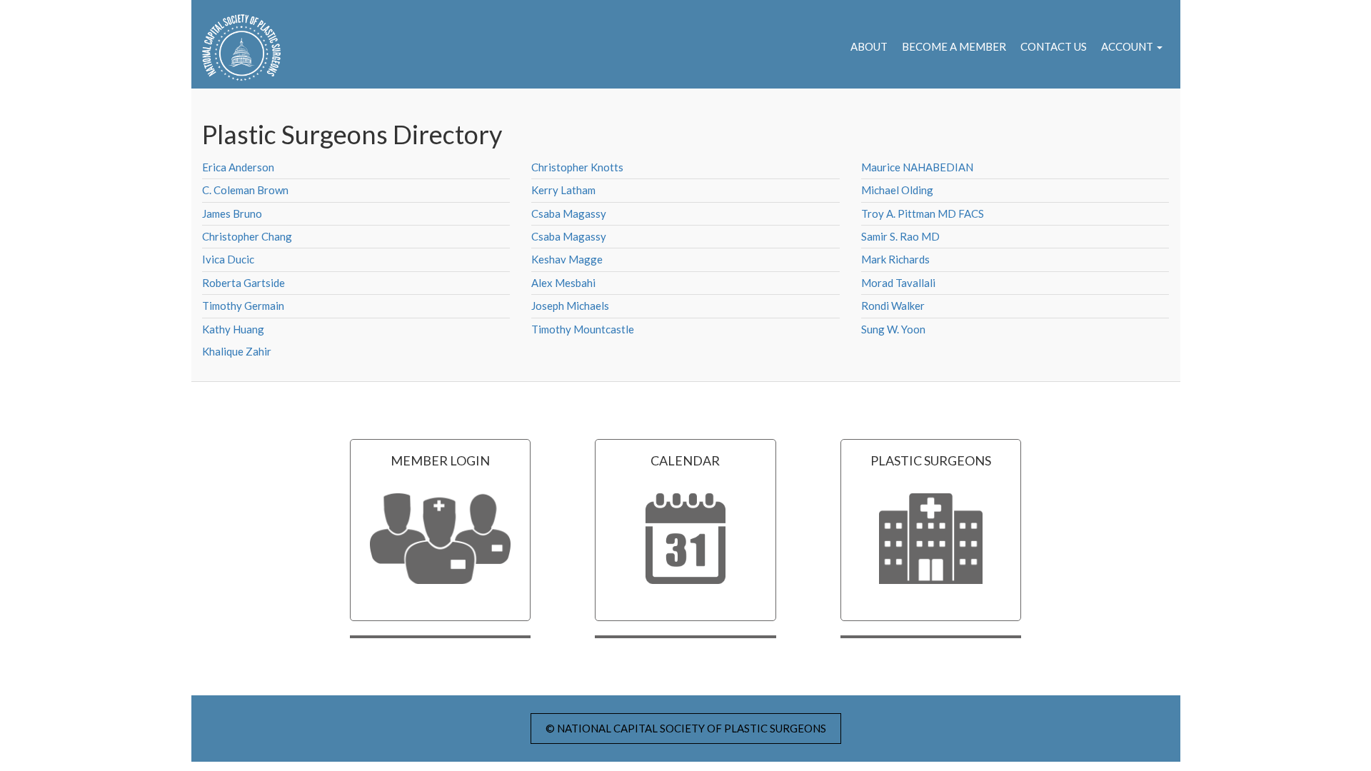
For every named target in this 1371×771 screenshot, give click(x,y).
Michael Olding (897, 189)
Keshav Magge (567, 259)
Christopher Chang (247, 236)
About (869, 46)
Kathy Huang (233, 329)
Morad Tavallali (898, 282)
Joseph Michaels (570, 305)
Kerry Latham (563, 189)
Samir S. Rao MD (900, 236)
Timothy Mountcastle (582, 329)
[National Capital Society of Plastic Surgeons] (236, 47)
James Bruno (232, 213)
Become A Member (954, 46)
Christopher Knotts (577, 167)
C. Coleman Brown (245, 189)
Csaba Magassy (568, 213)
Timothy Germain (243, 305)
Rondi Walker (893, 305)
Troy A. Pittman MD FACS (922, 213)
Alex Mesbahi (563, 282)
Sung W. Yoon (893, 329)
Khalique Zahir (236, 351)
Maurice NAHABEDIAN (917, 167)
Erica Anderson (238, 167)
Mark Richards (895, 259)
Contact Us (1053, 46)
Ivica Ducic (228, 259)
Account (1128, 46)
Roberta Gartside (243, 282)
